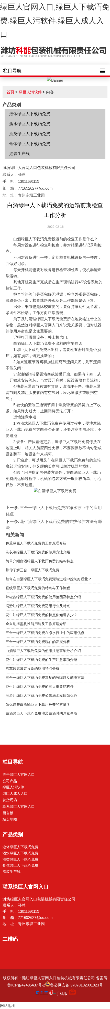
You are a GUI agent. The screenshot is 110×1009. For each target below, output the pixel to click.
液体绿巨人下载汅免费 (29, 114)
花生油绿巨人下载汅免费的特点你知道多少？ (41, 615)
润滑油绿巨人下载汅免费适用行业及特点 (38, 606)
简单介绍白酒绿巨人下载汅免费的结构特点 (40, 561)
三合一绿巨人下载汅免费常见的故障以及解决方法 (45, 677)
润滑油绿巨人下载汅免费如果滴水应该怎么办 (41, 695)
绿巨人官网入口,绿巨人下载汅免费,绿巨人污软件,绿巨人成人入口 (54, 21)
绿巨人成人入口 (15, 793)
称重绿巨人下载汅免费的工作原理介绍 (36, 543)
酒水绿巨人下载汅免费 (29, 124)
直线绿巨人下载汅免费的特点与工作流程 (38, 588)
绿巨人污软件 (30, 92)
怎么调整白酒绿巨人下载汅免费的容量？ (38, 704)
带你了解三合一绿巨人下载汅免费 (32, 570)
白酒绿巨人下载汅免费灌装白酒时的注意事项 (41, 713)
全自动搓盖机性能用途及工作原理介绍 (36, 624)
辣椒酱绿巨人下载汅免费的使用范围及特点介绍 (43, 597)
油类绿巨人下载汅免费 (29, 134)
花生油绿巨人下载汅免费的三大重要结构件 (40, 686)
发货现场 (10, 800)
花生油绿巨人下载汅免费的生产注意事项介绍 (41, 660)
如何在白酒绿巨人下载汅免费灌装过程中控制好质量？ (49, 579)
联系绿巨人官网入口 (19, 806)
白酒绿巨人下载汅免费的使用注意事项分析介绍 (43, 651)
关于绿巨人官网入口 (19, 774)
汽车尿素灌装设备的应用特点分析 (32, 669)
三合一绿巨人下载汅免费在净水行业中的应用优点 (45, 633)
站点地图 (10, 819)
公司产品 (10, 781)
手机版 (62, 993)
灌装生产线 (19, 154)
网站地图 (7, 1005)
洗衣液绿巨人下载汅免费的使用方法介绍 (38, 552)
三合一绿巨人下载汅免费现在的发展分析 (38, 642)
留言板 (8, 813)
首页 (10, 92)
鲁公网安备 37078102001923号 (76, 985)
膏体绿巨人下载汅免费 (29, 144)
